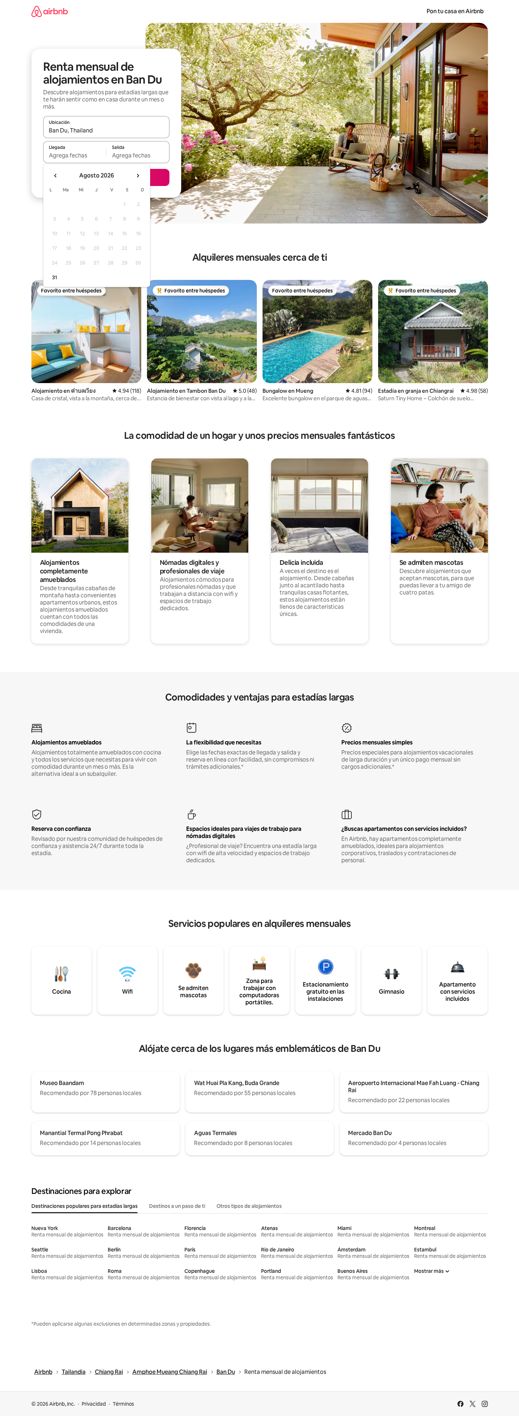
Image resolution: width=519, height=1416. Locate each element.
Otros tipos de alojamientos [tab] (249, 1206)
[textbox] (75, 155)
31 (54, 277)
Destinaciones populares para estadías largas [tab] (84, 1206)
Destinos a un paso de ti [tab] (177, 1206)
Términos (123, 1404)
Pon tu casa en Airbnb (455, 11)
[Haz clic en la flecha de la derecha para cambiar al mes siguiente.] (138, 176)
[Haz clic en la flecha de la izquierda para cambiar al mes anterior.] (56, 176)
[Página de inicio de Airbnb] (49, 11)
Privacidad (94, 1404)
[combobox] (106, 130)
